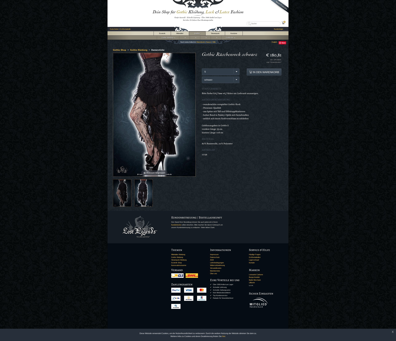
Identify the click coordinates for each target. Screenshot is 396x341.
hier (223, 336)
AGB (212, 260)
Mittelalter (179, 33)
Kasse (208, 42)
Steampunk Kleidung (179, 260)
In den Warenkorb (265, 72)
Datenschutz (215, 257)
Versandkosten (215, 268)
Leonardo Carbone (256, 274)
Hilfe (214, 42)
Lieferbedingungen (217, 263)
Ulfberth (252, 283)
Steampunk (215, 33)
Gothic (197, 33)
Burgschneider (254, 277)
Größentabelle (125, 29)
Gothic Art (229, 37)
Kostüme (233, 33)
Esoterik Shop (176, 263)
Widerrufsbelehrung (217, 265)
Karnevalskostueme (178, 265)
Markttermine (215, 271)
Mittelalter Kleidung (178, 254)
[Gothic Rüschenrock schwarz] (122, 192)
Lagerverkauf (254, 260)
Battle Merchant (255, 280)
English (274, 42)
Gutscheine (114, 29)
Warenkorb (200, 42)
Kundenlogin (278, 29)
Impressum (214, 254)
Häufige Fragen (254, 254)
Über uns (213, 273)
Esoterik (162, 33)
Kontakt (252, 263)
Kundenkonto (176, 225)
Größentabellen (254, 257)
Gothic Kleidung (167, 37)
